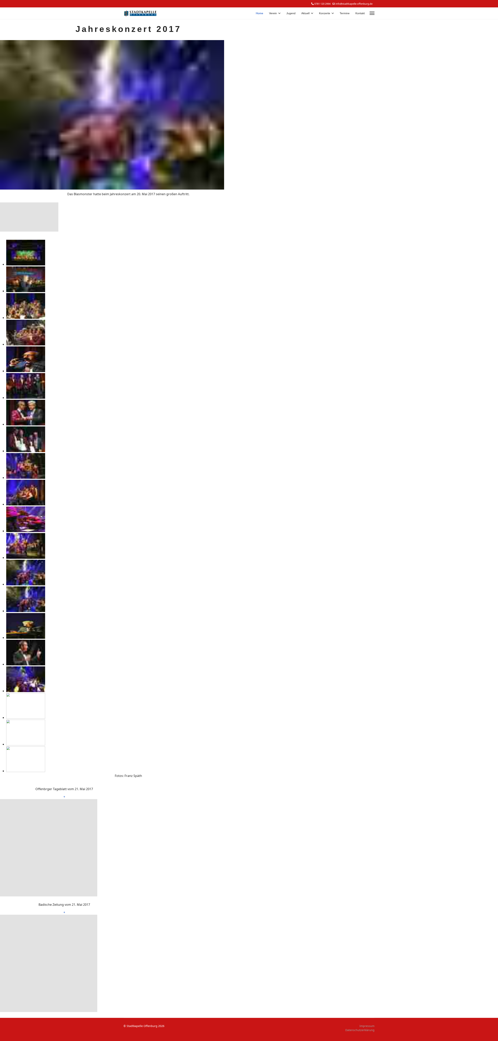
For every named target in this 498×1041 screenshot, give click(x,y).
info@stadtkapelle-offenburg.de (354, 3)
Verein (273, 13)
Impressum (366, 1026)
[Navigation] (372, 13)
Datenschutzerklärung (359, 1030)
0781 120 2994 (322, 3)
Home (259, 13)
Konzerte (324, 13)
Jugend (290, 13)
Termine (345, 13)
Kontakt (360, 13)
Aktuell (305, 13)
